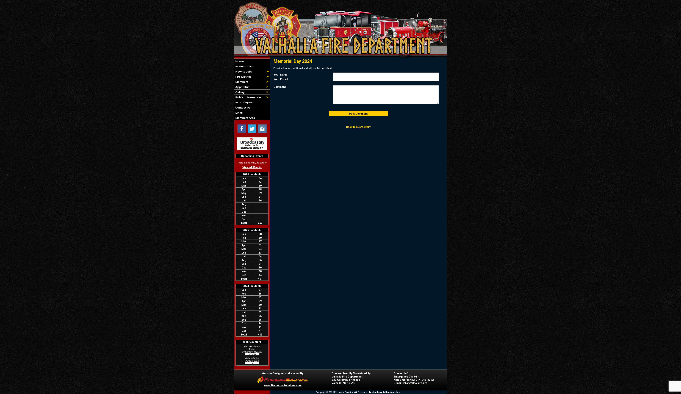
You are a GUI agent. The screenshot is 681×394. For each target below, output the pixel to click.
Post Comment (358, 113)
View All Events (252, 167)
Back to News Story (358, 127)
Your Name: (280, 74)
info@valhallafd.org (415, 383)
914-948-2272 (425, 379)
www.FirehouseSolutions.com (282, 385)
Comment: (279, 86)
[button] (250, 71)
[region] (252, 89)
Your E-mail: (281, 79)
